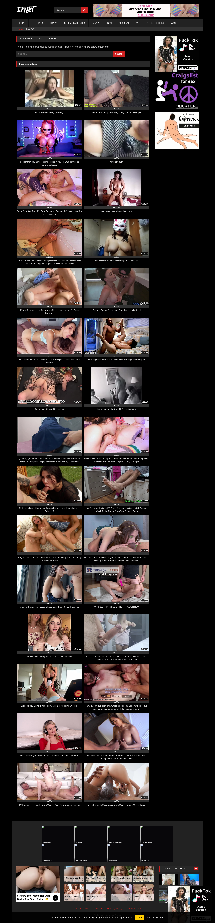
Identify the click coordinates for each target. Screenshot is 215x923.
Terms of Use (134, 908)
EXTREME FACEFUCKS (74, 23)
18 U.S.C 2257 (82, 908)
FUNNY (95, 23)
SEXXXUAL (124, 23)
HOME (22, 23)
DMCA (98, 908)
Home (20, 29)
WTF (138, 23)
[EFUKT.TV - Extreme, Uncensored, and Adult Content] (27, 10)
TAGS (173, 23)
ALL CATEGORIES (155, 23)
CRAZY (53, 23)
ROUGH (109, 23)
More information (155, 917)
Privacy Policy (114, 908)
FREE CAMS (37, 23)
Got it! (139, 917)
